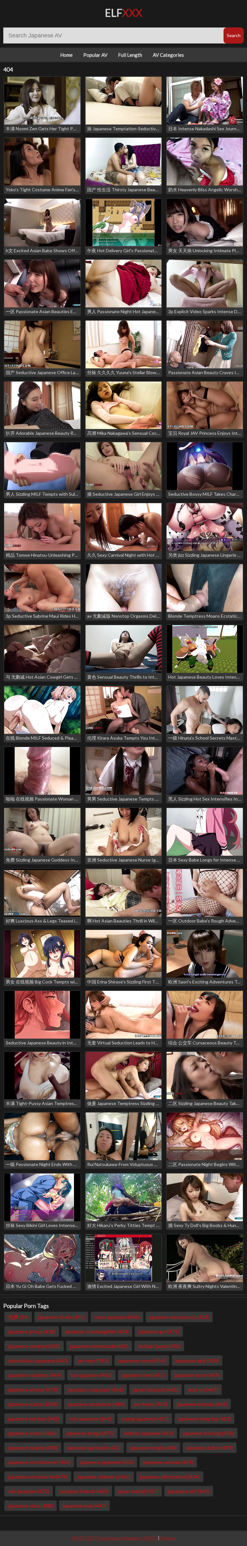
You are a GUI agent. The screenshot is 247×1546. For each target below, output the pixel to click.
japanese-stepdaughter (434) (97, 1331)
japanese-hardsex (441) (33, 1418)
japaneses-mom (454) (142, 1360)
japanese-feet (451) (143, 1375)
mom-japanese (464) (117, 1317)
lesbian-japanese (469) (148, 1433)
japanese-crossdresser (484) (39, 1462)
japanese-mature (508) (33, 1404)
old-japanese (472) (28, 1491)
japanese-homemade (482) (99, 1346)
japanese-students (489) (34, 1375)
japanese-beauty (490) (33, 1447)
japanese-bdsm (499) (209, 1447)
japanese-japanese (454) (106, 1462)
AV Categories (168, 55)
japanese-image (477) (90, 1433)
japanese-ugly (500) (197, 1360)
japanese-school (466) (32, 1433)
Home (66, 55)
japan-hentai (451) (138, 1491)
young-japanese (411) (145, 1418)
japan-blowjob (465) (155, 1389)
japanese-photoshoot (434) (170, 1476)
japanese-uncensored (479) (38, 1476)
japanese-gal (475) (158, 1331)
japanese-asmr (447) (196, 1375)
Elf (123, 12)
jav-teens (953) (150, 1404)
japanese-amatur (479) (33, 1389)
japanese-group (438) (31, 1331)
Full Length (130, 55)
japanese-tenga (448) (153, 1447)
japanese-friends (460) (83, 1491)
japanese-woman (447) (168, 1462)
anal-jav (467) (203, 1389)
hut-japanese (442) (91, 1375)
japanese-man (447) (84, 1505)
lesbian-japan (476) (159, 1346)
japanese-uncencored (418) (179, 1317)
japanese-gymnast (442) (93, 1447)
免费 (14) (18, 1317)
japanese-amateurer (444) (96, 1404)
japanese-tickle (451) (61, 1317)
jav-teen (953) (93, 1360)
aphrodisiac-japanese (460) (38, 1360)
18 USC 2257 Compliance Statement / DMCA (114, 1538)
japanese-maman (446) (202, 1404)
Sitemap (168, 1538)
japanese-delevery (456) (103, 1476)
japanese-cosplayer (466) (95, 1389)
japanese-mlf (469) (188, 1491)
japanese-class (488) (30, 1505)
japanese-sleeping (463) (204, 1418)
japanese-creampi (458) (34, 1346)
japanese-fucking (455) (208, 1433)
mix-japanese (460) (90, 1418)
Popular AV (95, 55)
